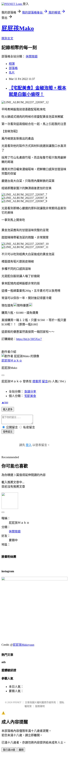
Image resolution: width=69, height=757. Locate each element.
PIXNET (17, 702)
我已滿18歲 (9, 749)
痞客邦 (36, 381)
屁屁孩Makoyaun (23, 644)
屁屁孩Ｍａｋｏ (11, 360)
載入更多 (8, 409)
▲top (4, 402)
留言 (45, 381)
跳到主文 (7, 38)
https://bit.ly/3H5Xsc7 (29, 339)
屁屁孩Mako (17, 28)
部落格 (13, 68)
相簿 (12, 63)
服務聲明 (40, 706)
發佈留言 (8, 431)
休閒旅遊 (32, 56)
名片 (12, 72)
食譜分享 (30, 391)
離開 (21, 749)
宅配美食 (30, 395)
